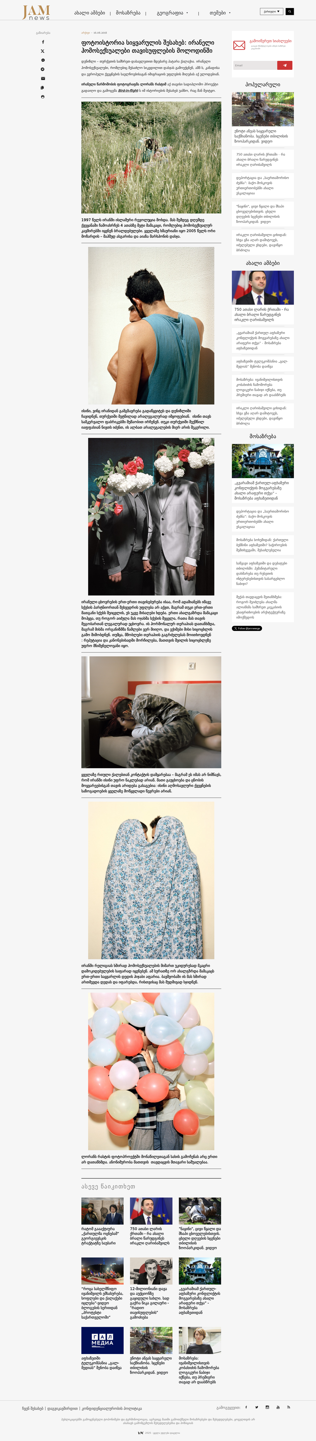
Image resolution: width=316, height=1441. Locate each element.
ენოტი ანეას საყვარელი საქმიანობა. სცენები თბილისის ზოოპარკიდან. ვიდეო (151, 1365)
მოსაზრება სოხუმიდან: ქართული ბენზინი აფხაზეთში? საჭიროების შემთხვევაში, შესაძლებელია (262, 545)
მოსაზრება (128, 13)
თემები (218, 13)
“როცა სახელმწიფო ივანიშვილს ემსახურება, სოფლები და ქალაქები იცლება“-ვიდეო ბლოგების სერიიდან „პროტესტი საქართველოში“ (102, 1303)
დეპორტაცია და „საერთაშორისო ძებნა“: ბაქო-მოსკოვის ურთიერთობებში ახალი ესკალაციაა (262, 185)
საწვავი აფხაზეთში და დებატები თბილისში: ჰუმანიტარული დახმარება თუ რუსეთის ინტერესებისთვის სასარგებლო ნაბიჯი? (261, 573)
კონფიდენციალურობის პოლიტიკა (112, 1408)
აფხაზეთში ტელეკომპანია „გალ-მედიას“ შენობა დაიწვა (101, 1363)
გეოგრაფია (170, 13)
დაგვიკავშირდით (62, 1408)
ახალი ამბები (89, 13)
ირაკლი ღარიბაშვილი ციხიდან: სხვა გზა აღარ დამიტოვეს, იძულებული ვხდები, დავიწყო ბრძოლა (261, 242)
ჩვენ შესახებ (32, 1408)
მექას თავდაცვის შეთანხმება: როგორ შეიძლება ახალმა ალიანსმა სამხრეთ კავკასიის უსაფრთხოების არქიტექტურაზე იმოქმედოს (260, 607)
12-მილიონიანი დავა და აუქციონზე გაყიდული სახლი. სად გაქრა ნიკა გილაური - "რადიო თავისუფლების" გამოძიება (149, 1303)
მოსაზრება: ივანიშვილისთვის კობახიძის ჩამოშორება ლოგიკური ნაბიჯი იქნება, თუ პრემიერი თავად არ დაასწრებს (199, 1370)
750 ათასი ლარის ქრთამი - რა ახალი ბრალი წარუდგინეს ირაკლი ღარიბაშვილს (150, 1235)
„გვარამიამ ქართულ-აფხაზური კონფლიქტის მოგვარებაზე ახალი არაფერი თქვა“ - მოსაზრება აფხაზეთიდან (199, 1300)
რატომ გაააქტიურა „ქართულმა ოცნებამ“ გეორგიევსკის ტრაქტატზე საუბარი (100, 1235)
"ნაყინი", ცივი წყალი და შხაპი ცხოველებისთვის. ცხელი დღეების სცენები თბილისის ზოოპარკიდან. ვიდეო (200, 1238)
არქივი (87, 32)
